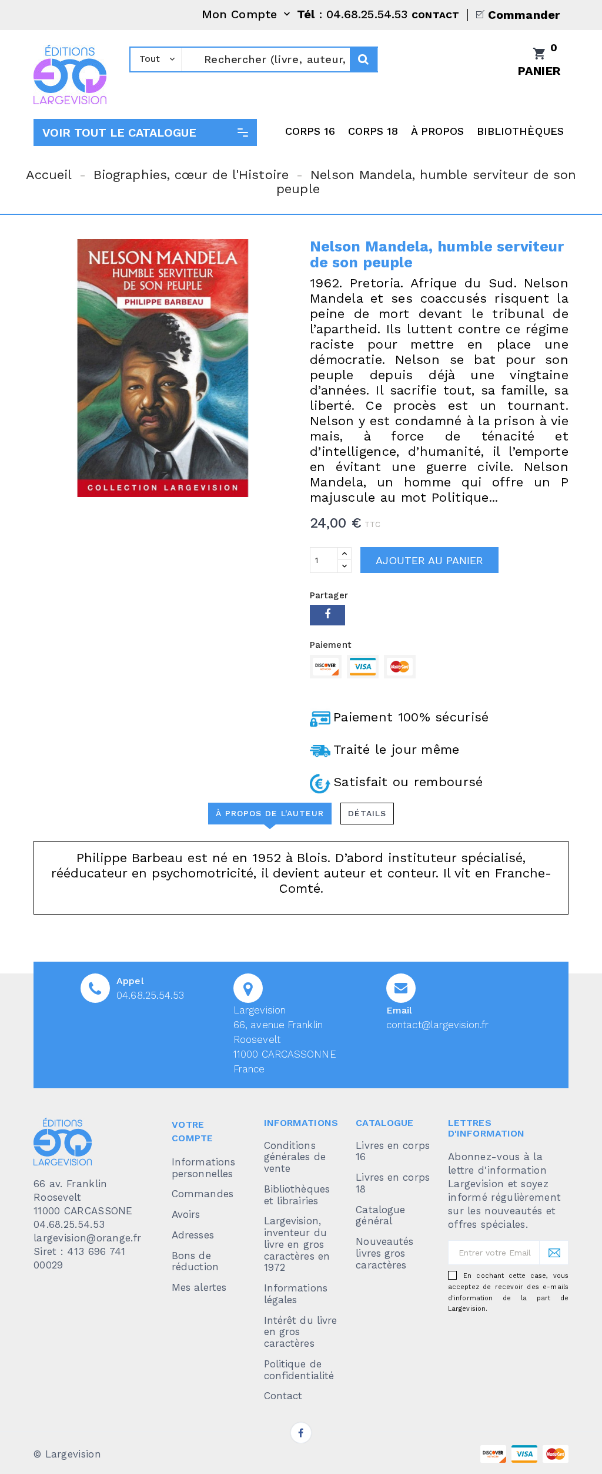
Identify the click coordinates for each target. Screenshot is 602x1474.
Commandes (202, 1194)
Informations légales (295, 1294)
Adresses (193, 1235)
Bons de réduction (195, 1261)
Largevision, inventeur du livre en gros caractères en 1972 (297, 1244)
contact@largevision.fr (437, 1025)
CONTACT (435, 15)
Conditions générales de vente (295, 1157)
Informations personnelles (203, 1168)
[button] (145, 132)
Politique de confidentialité (299, 1370)
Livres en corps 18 (393, 1183)
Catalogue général (380, 1215)
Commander (524, 15)
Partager (327, 615)
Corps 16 (310, 131)
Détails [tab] (367, 813)
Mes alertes (199, 1287)
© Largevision (67, 1454)
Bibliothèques (520, 131)
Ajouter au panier (429, 560)
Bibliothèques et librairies (297, 1195)
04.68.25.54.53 (150, 995)
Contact (283, 1396)
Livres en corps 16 (393, 1151)
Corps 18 (373, 131)
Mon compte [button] (247, 15)
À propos (437, 131)
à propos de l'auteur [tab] (270, 813)
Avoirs (186, 1214)
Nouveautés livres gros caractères (384, 1253)
